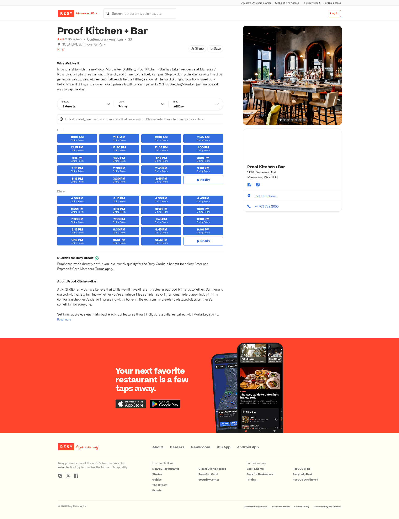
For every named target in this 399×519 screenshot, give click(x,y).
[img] (58, 44)
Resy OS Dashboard (305, 480)
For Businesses (332, 2)
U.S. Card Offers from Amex (256, 2)
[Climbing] (63, 49)
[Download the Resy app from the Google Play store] (165, 403)
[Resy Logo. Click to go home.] (66, 13)
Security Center (208, 480)
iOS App (223, 447)
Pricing (251, 480)
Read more (64, 319)
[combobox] (139, 13)
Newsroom (200, 447)
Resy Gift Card (208, 474)
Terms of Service (280, 506)
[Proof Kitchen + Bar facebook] (249, 184)
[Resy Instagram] (60, 475)
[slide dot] (281, 120)
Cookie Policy (301, 506)
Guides (156, 480)
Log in (334, 13)
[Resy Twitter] (68, 475)
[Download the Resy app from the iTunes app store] (131, 403)
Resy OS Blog (301, 469)
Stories (157, 474)
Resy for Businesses (260, 474)
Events (156, 490)
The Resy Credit (311, 2)
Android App (248, 447)
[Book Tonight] (58, 49)
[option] (292, 75)
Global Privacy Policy (255, 506)
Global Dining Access (287, 2)
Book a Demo (255, 469)
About (157, 447)
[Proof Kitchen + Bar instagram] (258, 184)
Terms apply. (104, 269)
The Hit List (159, 485)
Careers (177, 447)
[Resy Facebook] (76, 475)
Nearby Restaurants (165, 469)
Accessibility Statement (327, 506)
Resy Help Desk (303, 474)
